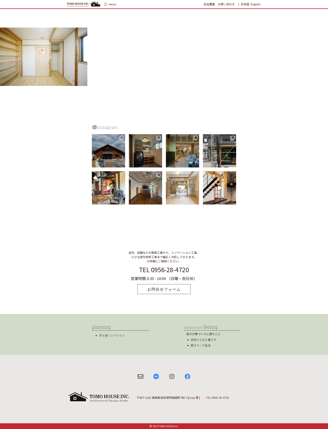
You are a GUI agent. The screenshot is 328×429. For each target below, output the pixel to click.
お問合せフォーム (164, 289)
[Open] (108, 150)
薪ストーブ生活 (201, 345)
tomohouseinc (108, 137)
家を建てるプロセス (112, 335)
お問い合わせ (226, 4)
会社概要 (209, 4)
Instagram (107, 127)
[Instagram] (122, 163)
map (192, 398)
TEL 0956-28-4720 (164, 269)
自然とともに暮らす (203, 340)
